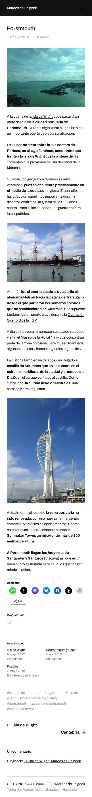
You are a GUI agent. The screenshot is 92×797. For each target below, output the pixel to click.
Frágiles (12, 666)
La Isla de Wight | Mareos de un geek (52, 761)
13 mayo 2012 (18, 37)
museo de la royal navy (40, 698)
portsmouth (18, 703)
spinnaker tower (21, 709)
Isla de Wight (16, 650)
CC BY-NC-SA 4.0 (21, 784)
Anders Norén (33, 789)
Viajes (45, 37)
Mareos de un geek (22, 8)
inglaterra (54, 693)
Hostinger (70, 789)
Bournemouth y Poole (61, 650)
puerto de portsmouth (50, 703)
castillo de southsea (24, 693)
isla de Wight (42, 116)
